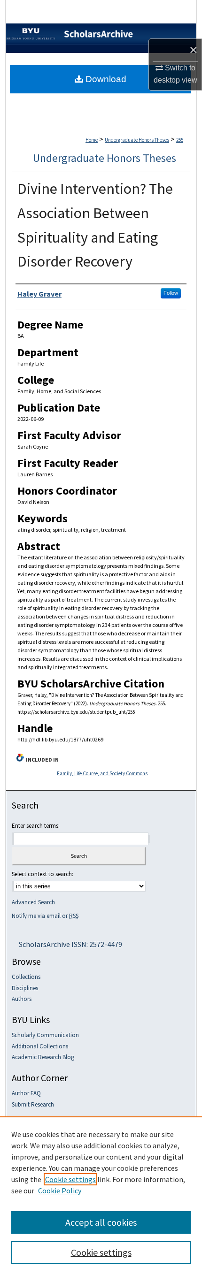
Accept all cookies (101, 1222)
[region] (101, 1195)
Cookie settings (70, 1179)
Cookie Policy (59, 1190)
